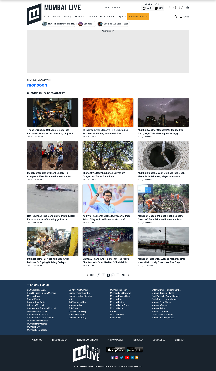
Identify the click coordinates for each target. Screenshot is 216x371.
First (93, 275)
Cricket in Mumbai (35, 305)
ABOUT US (37, 340)
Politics (56, 16)
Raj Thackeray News (78, 302)
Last (123, 275)
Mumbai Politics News (120, 296)
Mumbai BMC (33, 327)
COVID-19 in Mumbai (78, 290)
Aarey (113, 311)
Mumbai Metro (117, 302)
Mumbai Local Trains (119, 305)
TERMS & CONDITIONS (87, 340)
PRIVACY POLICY (115, 340)
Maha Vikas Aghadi (78, 314)
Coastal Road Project (37, 302)
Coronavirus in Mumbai (79, 293)
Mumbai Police (117, 314)
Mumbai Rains (33, 296)
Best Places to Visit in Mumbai (166, 296)
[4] (128, 275)
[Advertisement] (108, 52)
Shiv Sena (73, 308)
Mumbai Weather (160, 305)
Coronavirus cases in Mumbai (40, 317)
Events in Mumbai (160, 311)
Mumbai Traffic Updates (163, 317)
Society (68, 16)
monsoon (37, 85)
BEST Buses (116, 317)
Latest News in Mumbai (162, 314)
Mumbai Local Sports (37, 330)
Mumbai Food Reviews (120, 293)
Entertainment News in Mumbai (166, 290)
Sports (122, 16)
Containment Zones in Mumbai (41, 308)
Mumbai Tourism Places (163, 293)
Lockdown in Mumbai (37, 311)
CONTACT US (159, 340)
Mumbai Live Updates (37, 324)
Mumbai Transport (118, 290)
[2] (87, 275)
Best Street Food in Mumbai (165, 299)
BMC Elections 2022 (36, 290)
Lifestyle (92, 16)
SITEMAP (179, 340)
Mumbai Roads (117, 299)
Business (79, 16)
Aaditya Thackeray (77, 311)
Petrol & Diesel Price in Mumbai (41, 293)
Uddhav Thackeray (77, 317)
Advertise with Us (138, 16)
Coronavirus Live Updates (80, 296)
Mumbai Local (116, 308)
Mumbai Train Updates (37, 321)
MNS (71, 299)
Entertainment (107, 16)
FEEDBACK (138, 340)
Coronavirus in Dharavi (37, 314)
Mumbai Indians (76, 305)
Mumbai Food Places (161, 302)
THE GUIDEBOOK (59, 340)
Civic (46, 16)
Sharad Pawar (33, 299)
